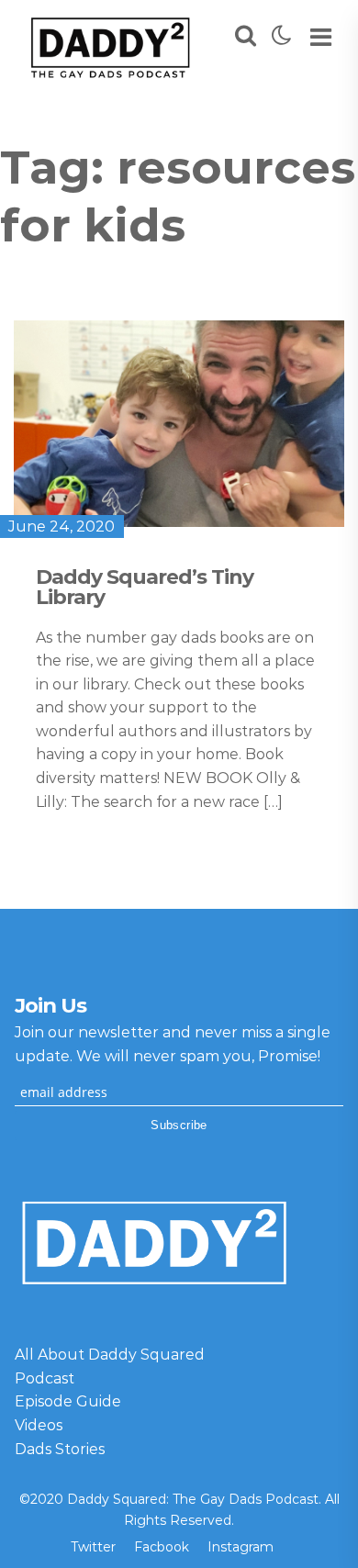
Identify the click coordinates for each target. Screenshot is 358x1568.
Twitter (93, 1547)
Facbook (161, 1547)
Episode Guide (68, 1401)
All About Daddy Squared (110, 1354)
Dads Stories (60, 1449)
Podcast (44, 1378)
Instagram (240, 1547)
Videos (38, 1425)
